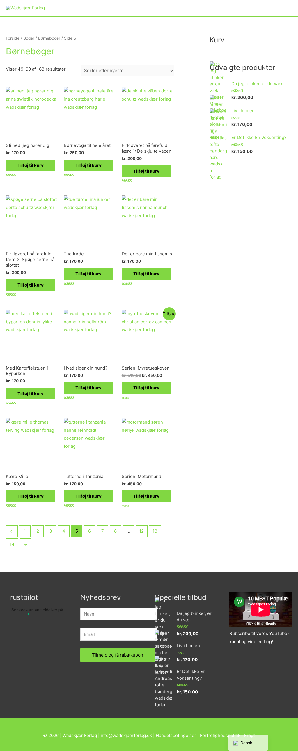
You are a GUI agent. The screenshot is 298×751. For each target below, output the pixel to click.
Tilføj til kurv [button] (30, 165)
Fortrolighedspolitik (220, 735)
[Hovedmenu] (285, 8)
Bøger (28, 38)
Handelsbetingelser (176, 735)
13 (154, 531)
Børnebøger (49, 38)
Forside (12, 38)
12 (141, 531)
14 (12, 544)
